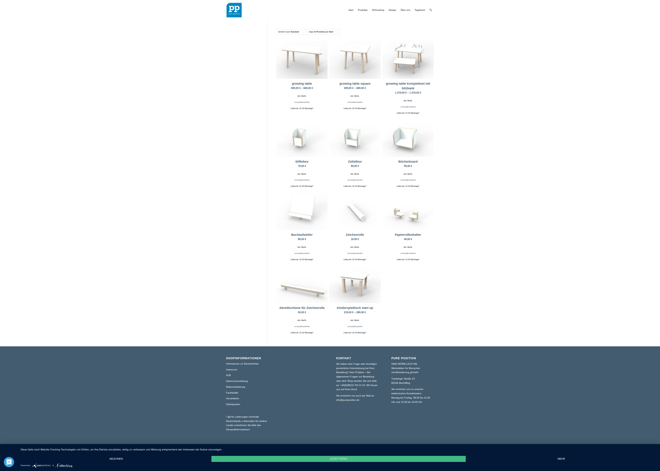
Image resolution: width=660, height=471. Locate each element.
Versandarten (232, 398)
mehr (561, 458)
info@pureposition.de (347, 400)
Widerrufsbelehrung (235, 387)
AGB (228, 375)
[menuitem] (351, 10)
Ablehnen (116, 458)
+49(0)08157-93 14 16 (352, 385)
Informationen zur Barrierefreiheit (242, 363)
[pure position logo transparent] (234, 10)
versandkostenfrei (302, 102)
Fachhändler (232, 392)
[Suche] (430, 10)
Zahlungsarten (233, 404)
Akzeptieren (338, 458)
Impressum (231, 369)
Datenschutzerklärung (237, 381)
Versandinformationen (238, 429)
